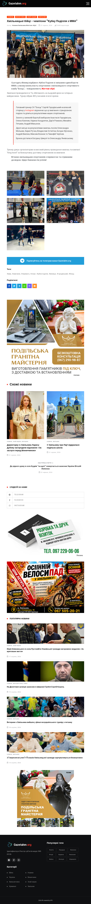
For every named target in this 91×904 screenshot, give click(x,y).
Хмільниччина (14, 882)
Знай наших (17, 645)
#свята (51, 850)
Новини (30, 873)
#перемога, (25, 274)
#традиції (62, 850)
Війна (25, 683)
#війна (51, 859)
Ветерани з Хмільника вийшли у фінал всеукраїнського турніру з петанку (39, 722)
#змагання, (16, 274)
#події (51, 854)
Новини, (10, 441)
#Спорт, (33, 274)
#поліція (61, 859)
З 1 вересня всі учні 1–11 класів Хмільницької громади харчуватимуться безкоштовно (45, 758)
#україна (61, 854)
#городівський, (62, 274)
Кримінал (12, 886)
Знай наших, (17, 441)
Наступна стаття (44, 463)
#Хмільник (72, 854)
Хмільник (25, 441)
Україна (12, 877)
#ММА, (9, 274)
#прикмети (72, 859)
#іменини (73, 850)
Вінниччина (32, 877)
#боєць (71, 274)
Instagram (29, 110)
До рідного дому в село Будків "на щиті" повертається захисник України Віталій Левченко (45, 467)
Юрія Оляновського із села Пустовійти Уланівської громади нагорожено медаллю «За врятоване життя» (45, 650)
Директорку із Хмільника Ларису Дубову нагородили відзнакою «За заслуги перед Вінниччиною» (24, 448)
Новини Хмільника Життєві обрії (24, 25)
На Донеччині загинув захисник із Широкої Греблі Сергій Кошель (35, 687)
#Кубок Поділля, (42, 274)
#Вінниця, (52, 274)
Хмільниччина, (18, 683)
